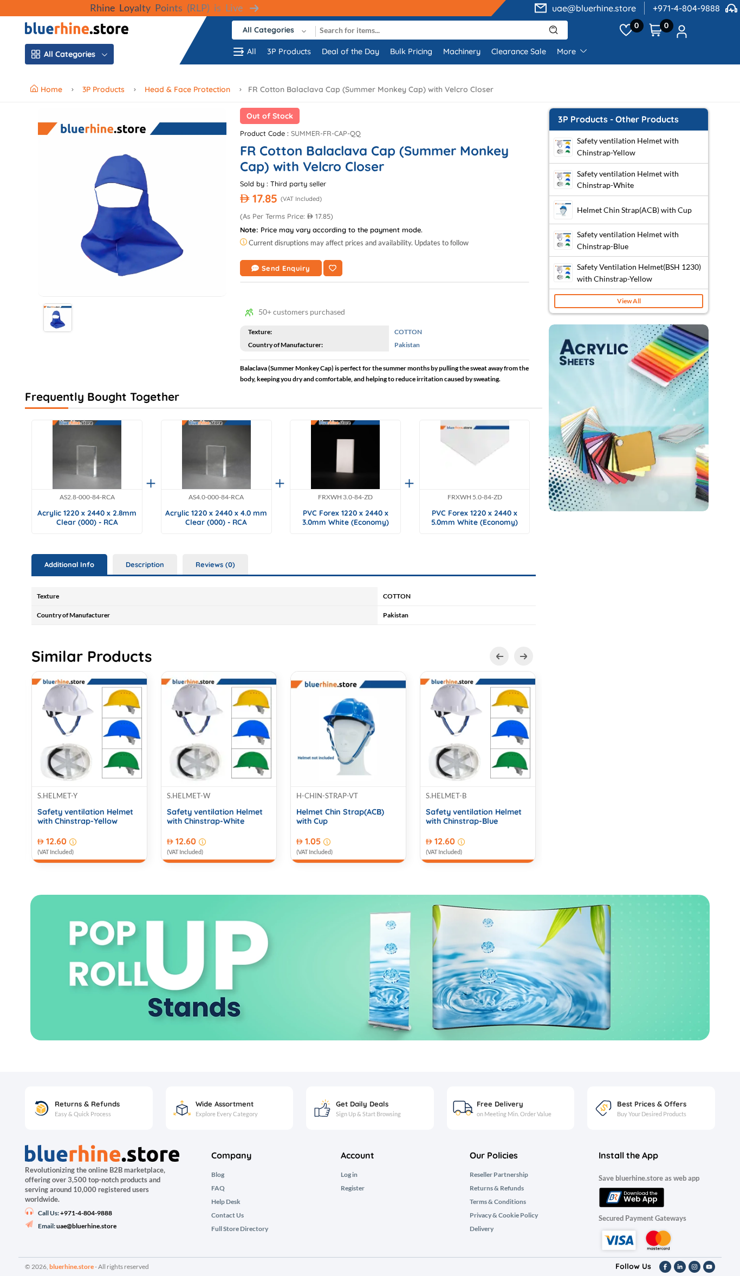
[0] (626, 30)
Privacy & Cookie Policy (504, 1215)
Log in (349, 1174)
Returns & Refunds (497, 1188)
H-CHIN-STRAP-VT (327, 795)
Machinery (462, 51)
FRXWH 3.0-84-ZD (345, 497)
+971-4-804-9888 (686, 8)
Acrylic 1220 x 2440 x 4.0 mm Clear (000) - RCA (216, 517)
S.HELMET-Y (57, 795)
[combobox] (274, 30)
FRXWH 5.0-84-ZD (474, 497)
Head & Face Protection (187, 89)
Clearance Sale (518, 51)
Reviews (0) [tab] (215, 564)
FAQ (218, 1188)
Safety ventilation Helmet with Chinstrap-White (215, 817)
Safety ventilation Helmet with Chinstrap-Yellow (85, 817)
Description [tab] (145, 564)
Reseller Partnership (499, 1174)
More (567, 51)
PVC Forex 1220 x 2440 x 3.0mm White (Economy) (345, 517)
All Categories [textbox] (268, 30)
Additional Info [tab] (69, 564)
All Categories (69, 54)
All (251, 51)
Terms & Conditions (498, 1202)
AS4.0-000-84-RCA (216, 497)
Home (52, 89)
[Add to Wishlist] (332, 268)
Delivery (482, 1229)
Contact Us (227, 1215)
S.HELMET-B (446, 795)
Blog (217, 1174)
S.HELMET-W (188, 795)
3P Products (289, 51)
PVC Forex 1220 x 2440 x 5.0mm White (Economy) (474, 517)
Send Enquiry (286, 268)
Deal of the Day (350, 51)
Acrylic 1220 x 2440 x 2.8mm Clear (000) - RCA (87, 517)
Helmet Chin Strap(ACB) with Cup (340, 817)
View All (629, 301)
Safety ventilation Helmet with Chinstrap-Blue (474, 817)
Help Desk (226, 1202)
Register (353, 1188)
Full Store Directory (239, 1229)
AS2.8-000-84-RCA (87, 497)
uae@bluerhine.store (594, 8)
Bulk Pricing (411, 51)
